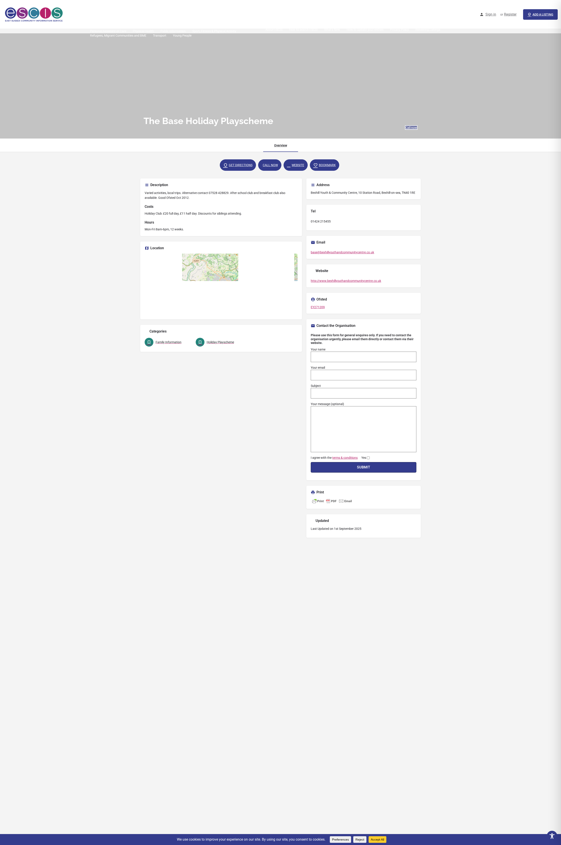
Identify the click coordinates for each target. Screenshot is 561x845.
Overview (280, 145)
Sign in (490, 14)
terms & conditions (345, 457)
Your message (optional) (327, 404)
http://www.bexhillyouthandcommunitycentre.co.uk (346, 281)
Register (510, 14)
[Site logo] (34, 14)
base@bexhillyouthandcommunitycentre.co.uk (342, 252)
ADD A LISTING (543, 14)
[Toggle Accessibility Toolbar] (552, 836)
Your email (318, 367)
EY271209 (318, 307)
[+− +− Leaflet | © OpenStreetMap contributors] (221, 284)
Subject (316, 386)
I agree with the (338, 457)
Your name (318, 349)
